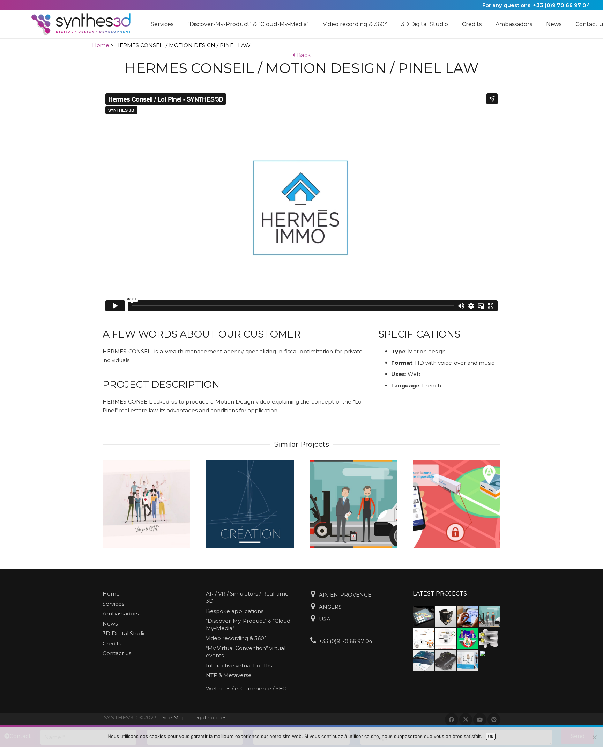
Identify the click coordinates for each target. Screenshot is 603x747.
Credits (112, 643)
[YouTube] (479, 719)
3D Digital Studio (125, 633)
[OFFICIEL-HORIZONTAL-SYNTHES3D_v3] (85, 24)
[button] (176, 24)
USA (324, 619)
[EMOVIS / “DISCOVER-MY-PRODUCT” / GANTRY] (467, 616)
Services (113, 603)
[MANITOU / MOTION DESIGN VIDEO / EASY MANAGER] (353, 504)
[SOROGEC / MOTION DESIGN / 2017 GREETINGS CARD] (249, 504)
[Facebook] (451, 719)
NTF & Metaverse (229, 675)
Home (100, 45)
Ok (490, 736)
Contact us (117, 653)
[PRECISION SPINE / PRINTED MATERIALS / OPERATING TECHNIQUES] (489, 660)
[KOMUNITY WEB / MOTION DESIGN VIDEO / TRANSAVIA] (467, 638)
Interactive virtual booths (239, 665)
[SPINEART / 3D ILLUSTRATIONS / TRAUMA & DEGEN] (489, 638)
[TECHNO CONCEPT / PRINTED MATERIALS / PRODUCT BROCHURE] (467, 660)
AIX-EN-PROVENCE (345, 594)
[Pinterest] (494, 719)
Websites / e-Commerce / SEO (246, 688)
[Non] (594, 737)
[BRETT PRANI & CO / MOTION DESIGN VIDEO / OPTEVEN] (423, 638)
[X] (465, 719)
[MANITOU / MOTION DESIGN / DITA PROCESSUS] (146, 504)
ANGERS (330, 607)
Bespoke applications (234, 611)
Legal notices (208, 717)
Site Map (174, 717)
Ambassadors (121, 613)
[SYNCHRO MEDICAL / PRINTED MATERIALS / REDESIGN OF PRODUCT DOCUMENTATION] (423, 660)
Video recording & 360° (236, 638)
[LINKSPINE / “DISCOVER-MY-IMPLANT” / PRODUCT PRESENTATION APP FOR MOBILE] (423, 616)
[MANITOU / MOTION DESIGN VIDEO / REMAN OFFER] (445, 638)
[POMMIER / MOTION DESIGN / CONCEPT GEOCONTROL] (456, 504)
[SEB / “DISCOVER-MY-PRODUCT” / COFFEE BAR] (445, 616)
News (110, 623)
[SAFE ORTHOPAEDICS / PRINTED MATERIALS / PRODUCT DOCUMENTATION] (445, 660)
